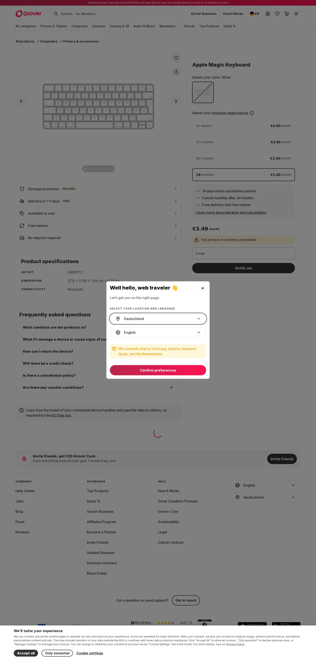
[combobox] (158, 319)
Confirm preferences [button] (158, 370)
